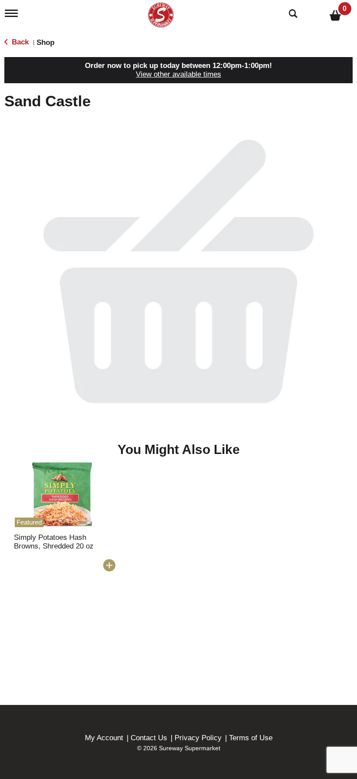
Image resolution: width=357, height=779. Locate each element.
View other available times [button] (178, 74)
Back (19, 42)
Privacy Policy (198, 738)
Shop (45, 42)
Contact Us (149, 738)
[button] (109, 565)
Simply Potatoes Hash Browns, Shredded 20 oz (54, 541)
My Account (104, 738)
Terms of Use (251, 738)
